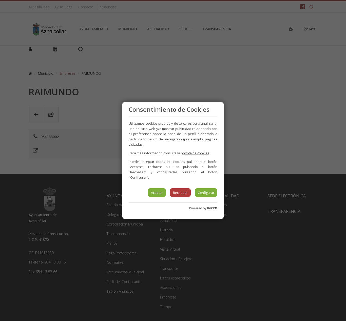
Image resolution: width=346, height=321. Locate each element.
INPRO (212, 208)
